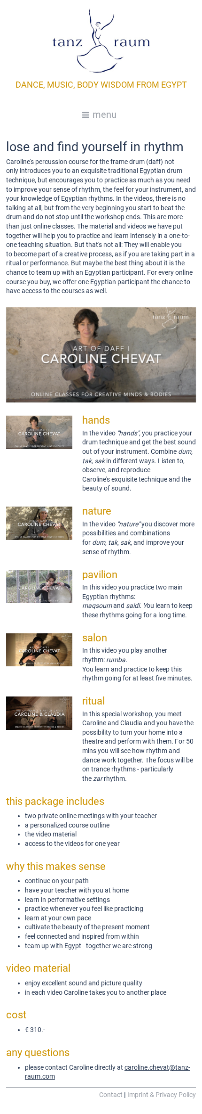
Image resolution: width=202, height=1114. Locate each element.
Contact (111, 1094)
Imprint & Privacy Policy (161, 1094)
